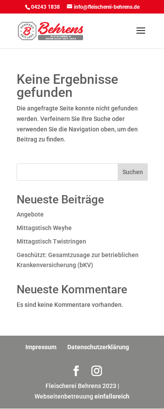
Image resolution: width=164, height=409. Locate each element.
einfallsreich (111, 396)
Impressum (40, 347)
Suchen (132, 171)
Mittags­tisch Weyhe (44, 227)
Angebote (30, 214)
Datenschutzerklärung (98, 347)
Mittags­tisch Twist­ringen (51, 241)
